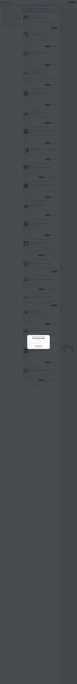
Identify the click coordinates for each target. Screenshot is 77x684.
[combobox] (33, 341)
